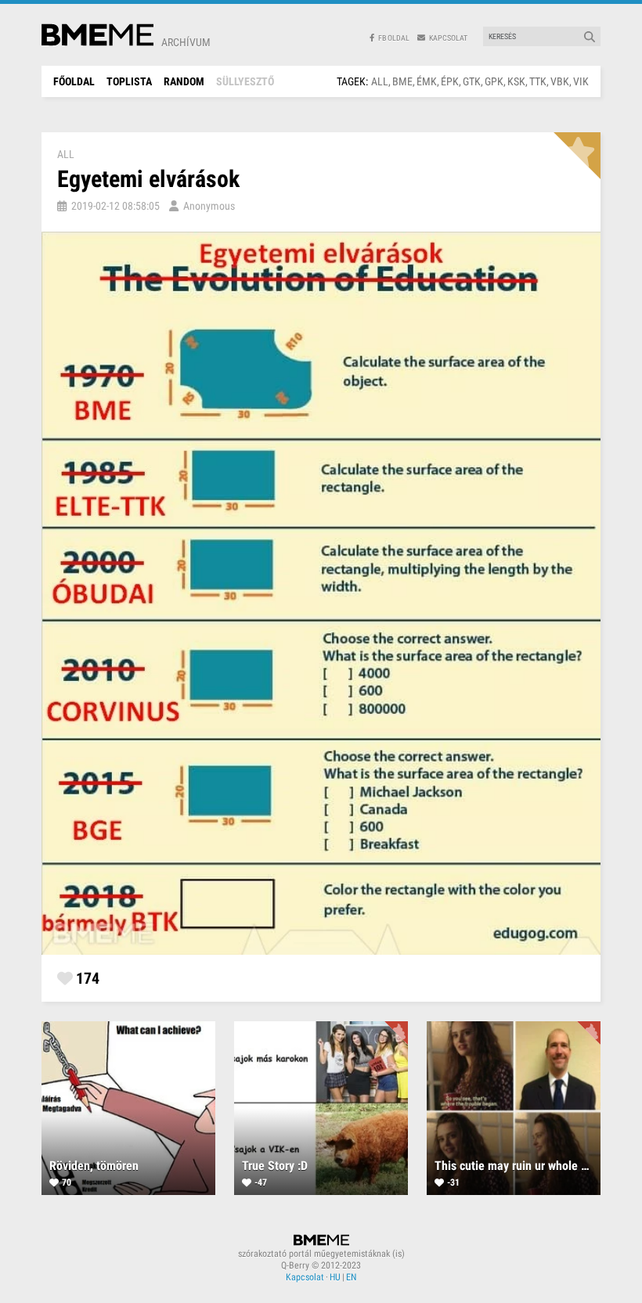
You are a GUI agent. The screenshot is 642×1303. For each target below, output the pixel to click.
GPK (494, 81)
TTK (537, 81)
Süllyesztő (245, 81)
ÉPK (450, 81)
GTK (472, 81)
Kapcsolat (305, 1277)
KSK (516, 81)
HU (335, 1277)
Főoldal (74, 81)
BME (402, 81)
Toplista (129, 81)
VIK (581, 81)
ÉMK (427, 81)
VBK (559, 81)
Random (184, 81)
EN (351, 1277)
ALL (379, 81)
